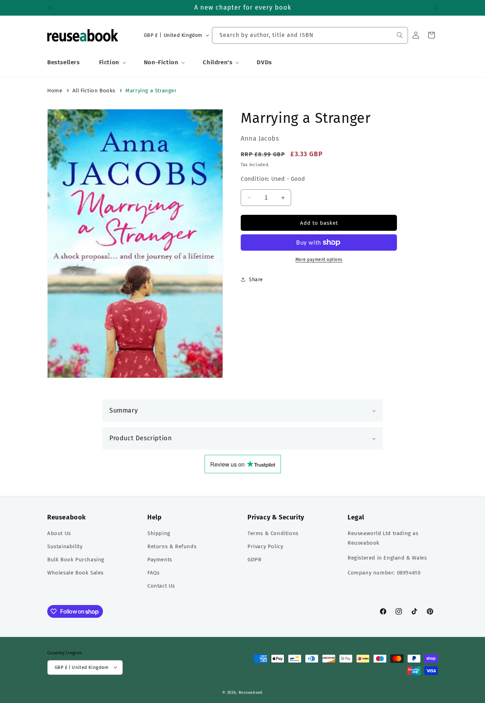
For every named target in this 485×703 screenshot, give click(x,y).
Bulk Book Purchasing (75, 560)
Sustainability (64, 547)
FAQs (153, 573)
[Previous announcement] (50, 8)
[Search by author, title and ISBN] (400, 35)
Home (54, 90)
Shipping (158, 533)
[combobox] (310, 35)
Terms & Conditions (273, 533)
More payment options (319, 259)
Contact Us (161, 586)
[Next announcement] (435, 8)
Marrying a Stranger (150, 90)
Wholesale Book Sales (75, 573)
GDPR (254, 560)
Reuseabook (251, 692)
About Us (59, 533)
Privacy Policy (265, 547)
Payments (159, 560)
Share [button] (256, 280)
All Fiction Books (93, 90)
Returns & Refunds (171, 547)
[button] (112, 62)
